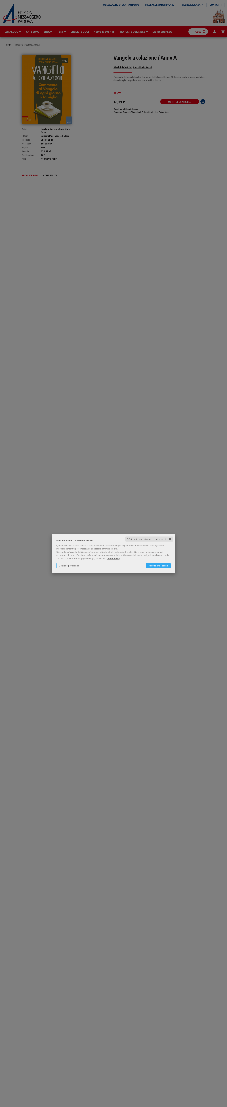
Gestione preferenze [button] (69, 565)
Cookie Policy (113, 558)
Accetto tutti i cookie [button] (158, 565)
